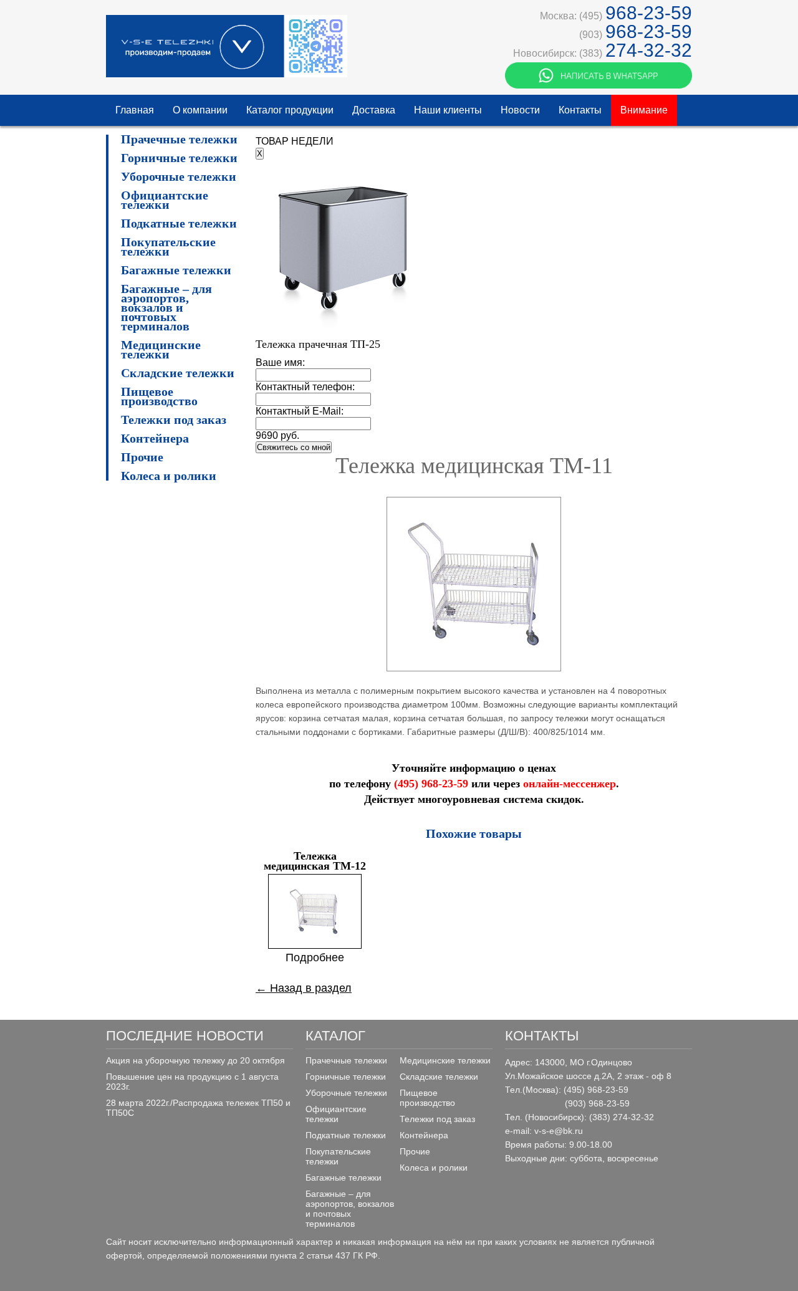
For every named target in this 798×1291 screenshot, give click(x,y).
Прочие (142, 457)
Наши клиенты (448, 110)
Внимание (644, 110)
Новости (520, 110)
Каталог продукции (290, 110)
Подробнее (315, 957)
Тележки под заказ (173, 420)
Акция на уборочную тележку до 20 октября (195, 1060)
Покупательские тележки (168, 247)
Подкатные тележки (179, 223)
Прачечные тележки (179, 139)
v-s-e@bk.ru (558, 1131)
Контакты (580, 110)
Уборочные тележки (178, 176)
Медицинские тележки (161, 349)
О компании (200, 110)
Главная (134, 110)
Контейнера (155, 438)
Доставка (373, 110)
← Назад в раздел (304, 988)
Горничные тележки (179, 158)
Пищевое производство (159, 396)
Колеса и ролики (168, 476)
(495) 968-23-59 (431, 783)
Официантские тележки (164, 200)
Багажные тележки (176, 270)
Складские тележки (177, 373)
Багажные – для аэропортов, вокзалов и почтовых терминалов (166, 307)
